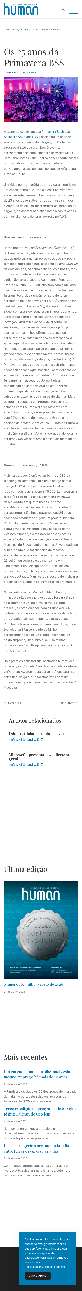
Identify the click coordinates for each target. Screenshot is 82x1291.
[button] (63, 9)
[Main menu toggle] (73, 9)
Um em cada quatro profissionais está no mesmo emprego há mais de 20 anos (40, 1074)
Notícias (31, 72)
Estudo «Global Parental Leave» (36, 733)
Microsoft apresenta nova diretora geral (39, 756)
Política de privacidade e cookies (45, 1266)
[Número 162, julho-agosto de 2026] (41, 930)
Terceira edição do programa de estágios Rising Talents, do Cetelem (40, 1111)
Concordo (38, 1275)
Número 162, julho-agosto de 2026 (33, 984)
